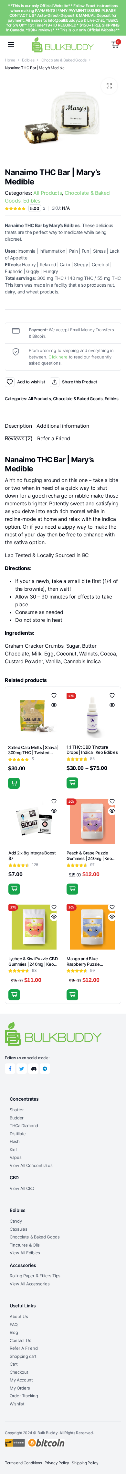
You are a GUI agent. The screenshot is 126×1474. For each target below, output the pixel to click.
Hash (15, 1141)
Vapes (15, 1157)
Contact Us (20, 1340)
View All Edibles (25, 1252)
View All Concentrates (31, 1165)
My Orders (20, 1388)
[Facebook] (10, 1068)
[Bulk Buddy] (63, 44)
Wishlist (17, 1403)
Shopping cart (23, 1356)
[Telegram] (45, 1068)
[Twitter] (21, 1068)
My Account (21, 1379)
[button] (109, 86)
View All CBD (22, 1188)
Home (10, 60)
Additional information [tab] (63, 426)
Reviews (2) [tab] (18, 438)
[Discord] (33, 1068)
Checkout (19, 1372)
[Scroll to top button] (115, 1444)
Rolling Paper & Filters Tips (35, 1275)
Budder (17, 1117)
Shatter (17, 1109)
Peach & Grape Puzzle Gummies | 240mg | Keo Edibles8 (89, 858)
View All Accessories (30, 1283)
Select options (72, 782)
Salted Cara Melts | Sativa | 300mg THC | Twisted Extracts (33, 753)
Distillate (18, 1133)
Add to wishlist (10, 382)
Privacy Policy (57, 1462)
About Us (19, 1316)
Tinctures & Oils (25, 1245)
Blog (14, 1332)
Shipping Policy (85, 1462)
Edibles (28, 60)
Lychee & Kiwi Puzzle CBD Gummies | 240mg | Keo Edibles (33, 964)
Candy (16, 1221)
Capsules (18, 1229)
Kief (13, 1149)
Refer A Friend (24, 1348)
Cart (14, 1364)
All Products (47, 193)
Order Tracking (24, 1395)
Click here (58, 356)
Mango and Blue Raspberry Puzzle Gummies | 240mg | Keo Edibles (89, 967)
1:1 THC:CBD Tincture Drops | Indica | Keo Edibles (92, 749)
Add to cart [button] (14, 783)
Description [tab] (18, 426)
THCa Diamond (24, 1125)
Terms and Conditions (23, 1462)
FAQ (14, 1324)
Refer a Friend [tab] (53, 438)
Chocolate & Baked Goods (64, 60)
